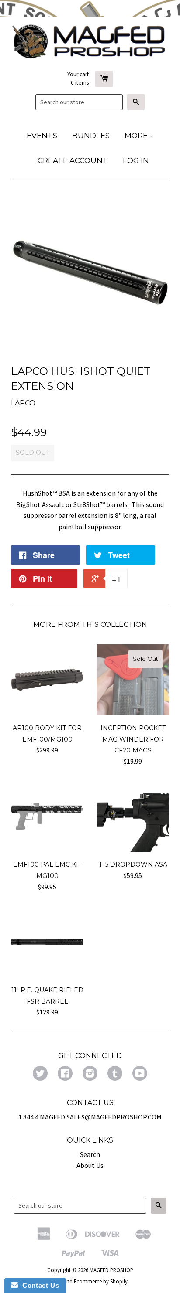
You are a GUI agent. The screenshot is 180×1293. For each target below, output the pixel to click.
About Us (90, 1165)
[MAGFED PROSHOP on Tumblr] (114, 1074)
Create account (73, 160)
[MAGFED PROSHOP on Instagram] (90, 1074)
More (137, 135)
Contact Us (38, 1285)
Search (90, 1154)
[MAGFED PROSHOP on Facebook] (65, 1074)
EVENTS (42, 135)
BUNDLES (91, 135)
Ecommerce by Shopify (101, 1281)
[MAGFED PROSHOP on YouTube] (139, 1074)
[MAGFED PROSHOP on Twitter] (40, 1074)
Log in (136, 160)
